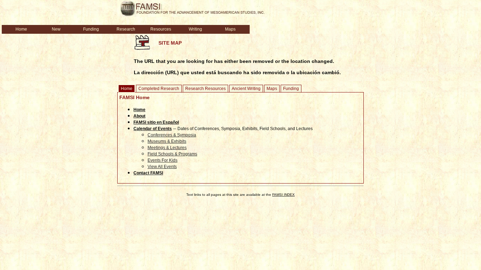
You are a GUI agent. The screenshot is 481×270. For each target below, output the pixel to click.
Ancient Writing (246, 88)
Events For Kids (162, 160)
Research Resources (205, 88)
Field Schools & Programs (172, 154)
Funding (291, 88)
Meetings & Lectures (167, 147)
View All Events (162, 166)
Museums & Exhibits (167, 141)
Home (126, 88)
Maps (272, 88)
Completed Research (158, 88)
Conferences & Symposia (172, 135)
